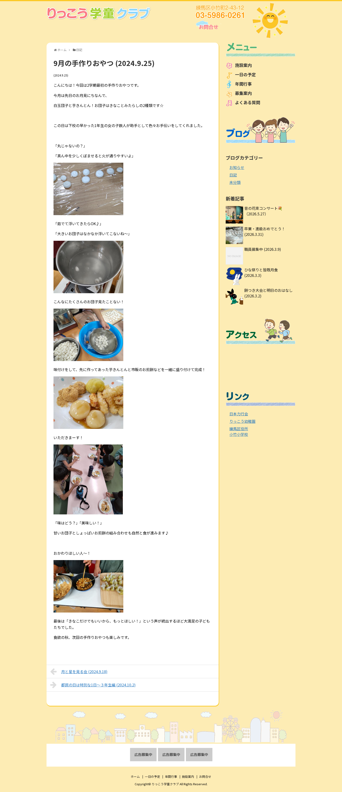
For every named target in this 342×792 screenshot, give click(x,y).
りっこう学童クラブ (165, 784)
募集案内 (243, 93)
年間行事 (243, 84)
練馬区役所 (238, 428)
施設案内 (243, 65)
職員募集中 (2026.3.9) (262, 249)
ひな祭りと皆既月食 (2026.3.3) (261, 272)
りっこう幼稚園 (242, 421)
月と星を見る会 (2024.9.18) (84, 671)
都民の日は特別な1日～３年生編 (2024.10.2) (98, 685)
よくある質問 (247, 102)
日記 (233, 175)
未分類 (235, 182)
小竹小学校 (238, 434)
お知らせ (236, 167)
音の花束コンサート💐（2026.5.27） (263, 211)
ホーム (135, 776)
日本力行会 (238, 414)
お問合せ (205, 776)
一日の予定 (245, 74)
